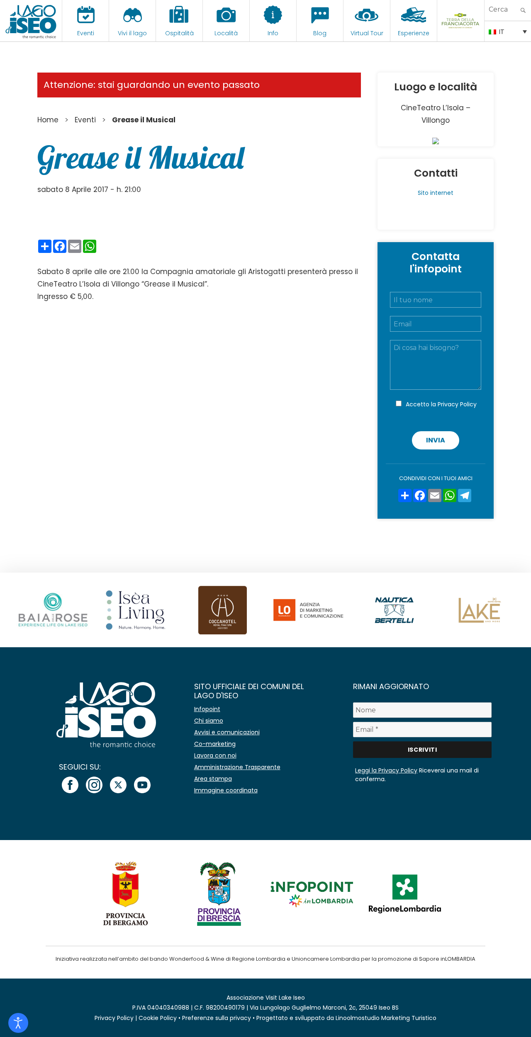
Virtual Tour (367, 33)
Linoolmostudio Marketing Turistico (386, 1018)
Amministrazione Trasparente (237, 767)
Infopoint (207, 709)
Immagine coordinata (226, 790)
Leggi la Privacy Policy (386, 770)
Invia (435, 440)
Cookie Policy (158, 1018)
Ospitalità (179, 33)
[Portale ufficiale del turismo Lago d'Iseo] (31, 20)
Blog (319, 33)
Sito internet (435, 193)
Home (47, 120)
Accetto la (441, 404)
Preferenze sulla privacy (216, 1018)
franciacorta (460, 33)
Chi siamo (208, 720)
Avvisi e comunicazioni (227, 732)
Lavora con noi (215, 755)
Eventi (85, 33)
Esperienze (413, 33)
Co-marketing (215, 744)
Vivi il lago (132, 33)
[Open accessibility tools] (18, 1023)
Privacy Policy (457, 404)
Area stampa (213, 779)
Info (273, 33)
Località (226, 33)
